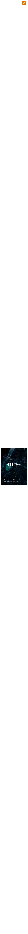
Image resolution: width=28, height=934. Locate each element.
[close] (24, 3)
